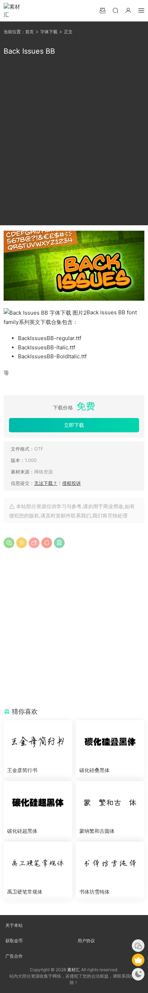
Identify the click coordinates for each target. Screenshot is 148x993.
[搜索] (115, 10)
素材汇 (73, 969)
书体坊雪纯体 (94, 892)
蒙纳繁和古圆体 (97, 831)
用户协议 (86, 940)
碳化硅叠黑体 (94, 770)
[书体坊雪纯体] (110, 863)
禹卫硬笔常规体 (24, 892)
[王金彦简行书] (38, 741)
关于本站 (14, 925)
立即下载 (74, 425)
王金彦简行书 (22, 770)
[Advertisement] (74, 141)
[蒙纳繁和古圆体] (110, 802)
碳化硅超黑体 (22, 831)
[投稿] (102, 10)
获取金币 (14, 940)
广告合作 (14, 956)
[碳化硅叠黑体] (110, 741)
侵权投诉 (71, 483)
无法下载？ (45, 483)
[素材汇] (14, 10)
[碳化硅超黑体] (38, 802)
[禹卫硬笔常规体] (38, 863)
